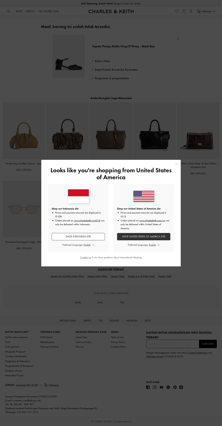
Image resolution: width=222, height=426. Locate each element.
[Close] (176, 164)
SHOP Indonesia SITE (78, 236)
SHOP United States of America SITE (143, 236)
